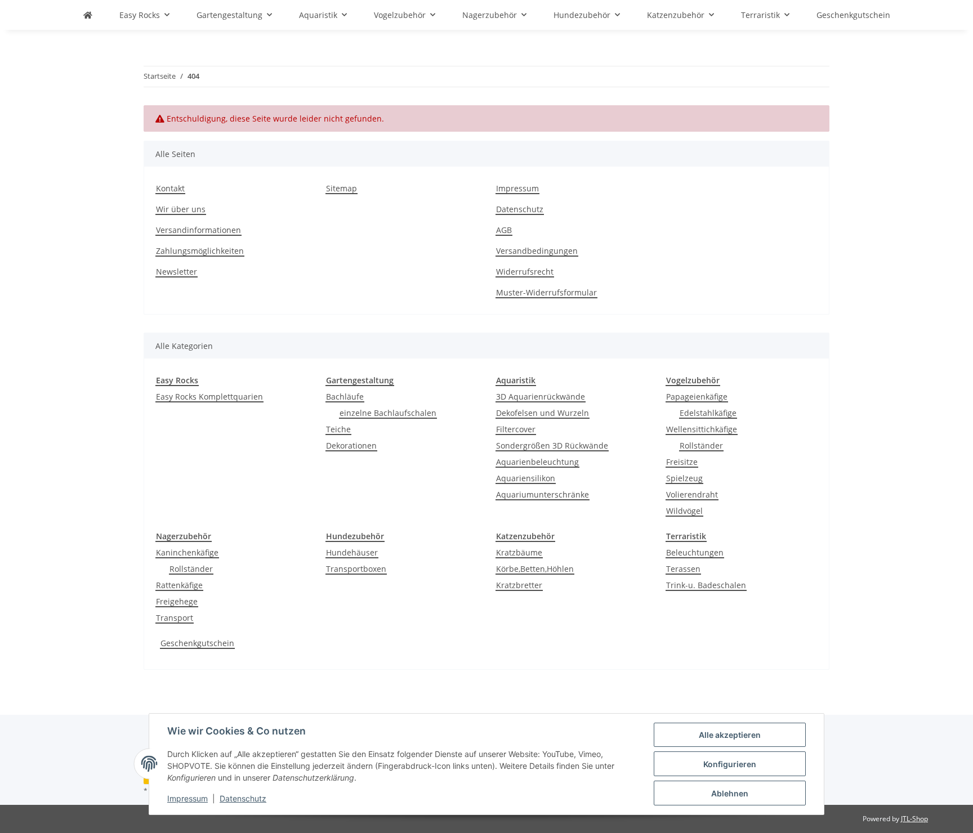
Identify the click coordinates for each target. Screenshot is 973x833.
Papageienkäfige (696, 396)
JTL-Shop (914, 818)
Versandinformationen (198, 230)
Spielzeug (684, 478)
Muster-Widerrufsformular (546, 292)
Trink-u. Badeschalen (706, 585)
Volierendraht (692, 494)
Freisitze (682, 461)
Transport (174, 617)
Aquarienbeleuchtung (537, 461)
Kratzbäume (519, 552)
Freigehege (177, 601)
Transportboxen (356, 568)
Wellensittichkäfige (701, 429)
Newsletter (176, 271)
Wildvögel (684, 510)
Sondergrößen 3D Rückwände (552, 445)
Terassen (683, 568)
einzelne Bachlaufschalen (388, 412)
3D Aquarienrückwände (540, 396)
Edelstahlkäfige (708, 412)
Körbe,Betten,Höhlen (535, 568)
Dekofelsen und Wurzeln (542, 412)
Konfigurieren (729, 764)
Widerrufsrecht (525, 271)
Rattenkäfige (179, 585)
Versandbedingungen (537, 250)
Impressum (187, 798)
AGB (504, 230)
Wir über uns (181, 209)
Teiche (338, 429)
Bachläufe (345, 396)
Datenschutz (243, 798)
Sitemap (341, 188)
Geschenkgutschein (197, 643)
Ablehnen (729, 793)
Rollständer (701, 445)
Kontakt (170, 188)
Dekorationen (351, 445)
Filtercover (515, 429)
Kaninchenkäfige (187, 552)
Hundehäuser (352, 552)
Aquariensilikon (525, 478)
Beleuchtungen (695, 552)
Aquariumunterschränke (542, 494)
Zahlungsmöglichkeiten (200, 250)
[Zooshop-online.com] (88, 15)
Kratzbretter (519, 585)
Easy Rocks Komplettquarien (209, 396)
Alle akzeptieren (730, 735)
